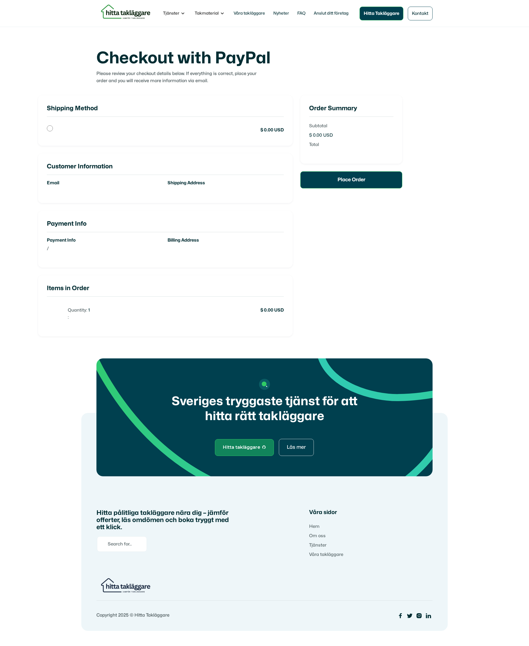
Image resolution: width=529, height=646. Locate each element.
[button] (174, 13)
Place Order (351, 179)
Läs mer (296, 447)
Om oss (317, 536)
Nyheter (281, 13)
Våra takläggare (249, 13)
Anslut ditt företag (331, 13)
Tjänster (317, 545)
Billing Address (183, 240)
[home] (126, 13)
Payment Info (61, 240)
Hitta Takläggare (381, 13)
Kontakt (420, 13)
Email (53, 183)
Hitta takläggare (244, 447)
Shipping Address (186, 183)
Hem (314, 526)
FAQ (301, 13)
